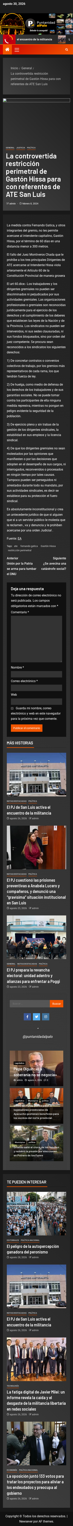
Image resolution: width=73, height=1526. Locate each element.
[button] (16, 49)
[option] (36, 1068)
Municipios (33, 1101)
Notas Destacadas (16, 801)
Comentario (20, 612)
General (10, 148)
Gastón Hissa (48, 546)
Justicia (20, 148)
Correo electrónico (24, 681)
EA (19, 538)
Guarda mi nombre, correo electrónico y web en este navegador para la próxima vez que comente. (36, 713)
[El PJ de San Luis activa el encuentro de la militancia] (36, 774)
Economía (12, 1470)
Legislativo (19, 1101)
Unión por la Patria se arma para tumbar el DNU (21, 566)
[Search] (66, 49)
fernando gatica (29, 546)
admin (12, 203)
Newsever (26, 1521)
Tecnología (13, 1386)
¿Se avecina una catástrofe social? (53, 563)
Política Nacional (30, 1240)
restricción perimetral (19, 550)
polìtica (31, 148)
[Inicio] (7, 50)
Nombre (17, 667)
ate (16, 546)
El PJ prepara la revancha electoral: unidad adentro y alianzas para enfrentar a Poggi (33, 975)
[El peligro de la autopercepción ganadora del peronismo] (36, 1213)
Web (14, 694)
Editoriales (13, 1240)
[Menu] (16, 49)
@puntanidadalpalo (38, 1037)
